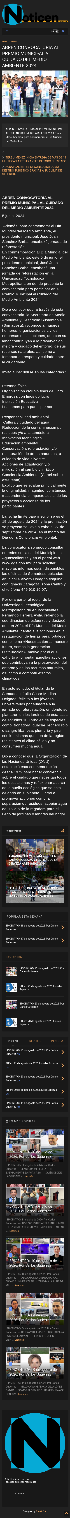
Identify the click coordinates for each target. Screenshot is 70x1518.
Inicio (4, 42)
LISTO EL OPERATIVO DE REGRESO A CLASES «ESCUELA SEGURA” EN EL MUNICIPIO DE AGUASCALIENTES (33, 892)
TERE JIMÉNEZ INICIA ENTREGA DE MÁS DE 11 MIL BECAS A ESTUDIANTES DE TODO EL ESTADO (34, 159)
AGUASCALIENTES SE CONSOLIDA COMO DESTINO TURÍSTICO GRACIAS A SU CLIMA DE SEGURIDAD (32, 170)
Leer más (28, 1176)
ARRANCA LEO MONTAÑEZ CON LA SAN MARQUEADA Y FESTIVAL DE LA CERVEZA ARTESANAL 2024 (33, 859)
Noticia (14, 42)
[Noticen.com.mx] (35, 23)
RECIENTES (14, 956)
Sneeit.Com (41, 1511)
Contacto (20, 1493)
